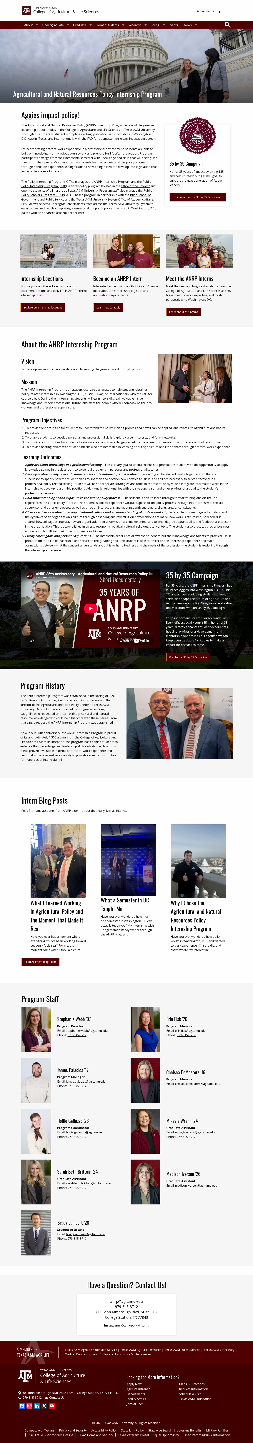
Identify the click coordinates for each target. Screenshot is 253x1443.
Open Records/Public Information (207, 1435)
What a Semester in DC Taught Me (125, 904)
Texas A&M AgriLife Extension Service (91, 1350)
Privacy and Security (73, 1430)
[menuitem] (207, 11)
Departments (205, 11)
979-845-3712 (77, 1035)
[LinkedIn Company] (37, 1406)
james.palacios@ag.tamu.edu (86, 1081)
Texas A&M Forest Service (182, 1350)
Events (173, 25)
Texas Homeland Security (95, 1435)
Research (134, 25)
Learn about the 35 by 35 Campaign (198, 197)
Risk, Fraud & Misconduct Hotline (50, 1435)
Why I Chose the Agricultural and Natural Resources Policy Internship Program (196, 915)
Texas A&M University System (129, 204)
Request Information (193, 1389)
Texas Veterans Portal (133, 1435)
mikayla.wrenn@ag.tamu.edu (195, 1132)
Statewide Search (160, 1430)
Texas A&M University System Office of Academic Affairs (114, 199)
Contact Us (56, 1398)
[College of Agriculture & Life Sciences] (60, 10)
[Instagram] (29, 1406)
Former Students (107, 25)
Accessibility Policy (103, 1430)
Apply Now (134, 1384)
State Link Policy (132, 1430)
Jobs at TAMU (136, 1403)
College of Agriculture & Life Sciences (125, 1354)
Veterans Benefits (189, 1430)
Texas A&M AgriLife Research (140, 1350)
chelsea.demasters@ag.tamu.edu (197, 1084)
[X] (44, 1406)
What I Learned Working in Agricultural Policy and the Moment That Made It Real (57, 915)
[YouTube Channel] (51, 1406)
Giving (155, 25)
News (188, 25)
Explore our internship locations (43, 307)
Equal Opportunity (166, 1435)
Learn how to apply (108, 307)
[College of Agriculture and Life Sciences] (51, 1376)
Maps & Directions (192, 1384)
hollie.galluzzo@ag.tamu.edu (85, 1132)
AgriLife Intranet (138, 1389)
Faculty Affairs (136, 1398)
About (28, 25)
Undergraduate (53, 25)
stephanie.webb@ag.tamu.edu (87, 1031)
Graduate (79, 25)
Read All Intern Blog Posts (40, 961)
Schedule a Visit (190, 1394)
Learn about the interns (183, 312)
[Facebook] (22, 1406)
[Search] (228, 24)
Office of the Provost (135, 186)
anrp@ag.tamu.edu (126, 1301)
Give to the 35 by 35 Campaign (188, 657)
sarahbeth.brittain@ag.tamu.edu (88, 1183)
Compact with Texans (39, 1430)
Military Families (217, 1430)
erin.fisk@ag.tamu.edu (190, 1031)
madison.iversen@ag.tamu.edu (196, 1185)
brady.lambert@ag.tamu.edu (85, 1234)
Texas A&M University (139, 130)
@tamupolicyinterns (135, 1325)
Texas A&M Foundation (195, 1398)
